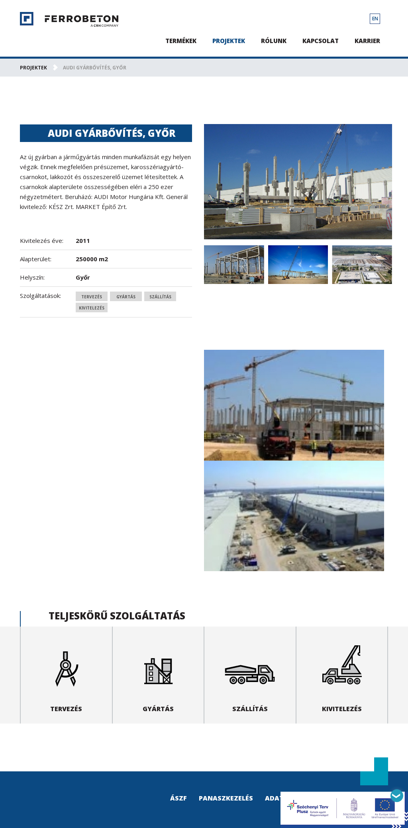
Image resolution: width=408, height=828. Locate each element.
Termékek (180, 41)
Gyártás (125, 297)
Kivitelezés (91, 308)
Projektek (228, 41)
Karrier (367, 41)
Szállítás (160, 297)
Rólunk (273, 41)
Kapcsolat (320, 41)
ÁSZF (178, 798)
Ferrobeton (69, 19)
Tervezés (91, 297)
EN (375, 18)
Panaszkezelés (226, 798)
